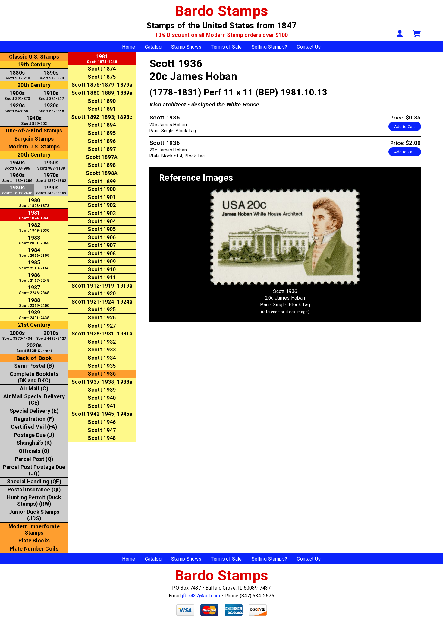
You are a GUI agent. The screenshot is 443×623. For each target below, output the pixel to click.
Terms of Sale (226, 47)
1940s (34, 120)
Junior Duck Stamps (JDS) (34, 515)
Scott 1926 (102, 318)
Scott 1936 (102, 374)
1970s (51, 177)
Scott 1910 (102, 269)
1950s (51, 165)
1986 (34, 277)
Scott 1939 (102, 390)
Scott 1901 (102, 197)
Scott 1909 (102, 262)
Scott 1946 (102, 422)
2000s (17, 335)
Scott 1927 (102, 326)
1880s (17, 75)
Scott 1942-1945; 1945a (101, 414)
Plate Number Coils (34, 549)
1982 (34, 227)
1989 (34, 315)
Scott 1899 (102, 181)
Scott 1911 (102, 278)
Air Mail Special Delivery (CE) (34, 399)
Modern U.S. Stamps (34, 147)
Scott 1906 (102, 237)
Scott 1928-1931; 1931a (101, 334)
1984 (34, 252)
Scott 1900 (102, 189)
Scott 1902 (102, 205)
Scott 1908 (102, 253)
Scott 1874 (102, 69)
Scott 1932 (102, 342)
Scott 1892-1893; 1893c (101, 117)
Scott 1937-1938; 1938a (101, 382)
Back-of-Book (34, 358)
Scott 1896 (102, 141)
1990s (51, 190)
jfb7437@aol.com (201, 596)
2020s (34, 347)
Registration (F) (34, 419)
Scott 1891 (102, 109)
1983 (34, 240)
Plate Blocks (34, 541)
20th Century (34, 85)
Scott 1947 (102, 430)
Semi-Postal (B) (34, 366)
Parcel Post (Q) (34, 459)
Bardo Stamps (222, 11)
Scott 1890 (102, 101)
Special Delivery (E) (34, 411)
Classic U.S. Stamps (34, 57)
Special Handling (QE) (34, 481)
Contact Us (309, 47)
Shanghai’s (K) (34, 443)
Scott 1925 (102, 310)
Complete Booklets (34, 377)
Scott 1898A (102, 173)
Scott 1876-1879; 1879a (101, 85)
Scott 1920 (102, 294)
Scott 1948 (102, 438)
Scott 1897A (102, 157)
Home (128, 47)
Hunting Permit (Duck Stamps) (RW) (34, 500)
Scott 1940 (102, 398)
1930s (51, 108)
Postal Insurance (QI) (34, 490)
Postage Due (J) (34, 435)
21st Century (34, 325)
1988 (34, 302)
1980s (17, 190)
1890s (51, 75)
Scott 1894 (102, 125)
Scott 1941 (102, 406)
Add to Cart (404, 126)
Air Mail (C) (34, 389)
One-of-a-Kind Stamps (34, 131)
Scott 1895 (102, 133)
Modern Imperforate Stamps (34, 529)
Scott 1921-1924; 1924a (101, 302)
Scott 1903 (102, 213)
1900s (17, 95)
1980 (34, 202)
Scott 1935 (102, 366)
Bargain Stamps (34, 139)
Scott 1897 (102, 149)
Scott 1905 (102, 229)
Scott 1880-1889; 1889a (101, 93)
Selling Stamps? (269, 47)
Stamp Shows (186, 47)
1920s (17, 108)
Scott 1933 (102, 350)
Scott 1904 (102, 221)
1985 (34, 264)
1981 (34, 215)
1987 (34, 289)
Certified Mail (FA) (34, 427)
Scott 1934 (102, 358)
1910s (51, 95)
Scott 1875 (102, 77)
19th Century (34, 65)
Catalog (153, 47)
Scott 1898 (102, 165)
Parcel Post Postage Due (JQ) (34, 470)
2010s (51, 335)
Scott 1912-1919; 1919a (101, 286)
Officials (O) (34, 451)
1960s (17, 177)
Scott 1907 (102, 245)
